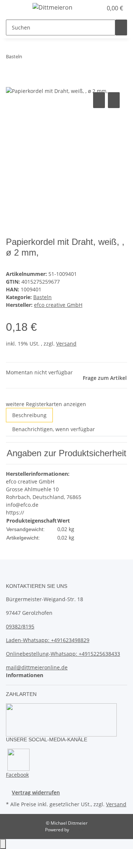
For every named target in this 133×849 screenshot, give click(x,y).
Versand (66, 343)
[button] (89, 8)
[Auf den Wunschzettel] (114, 100)
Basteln (42, 297)
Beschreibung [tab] (29, 415)
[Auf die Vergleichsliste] (99, 100)
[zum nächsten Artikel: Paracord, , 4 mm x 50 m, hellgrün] (41, 58)
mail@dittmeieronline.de (37, 667)
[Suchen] (121, 27)
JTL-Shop (79, 830)
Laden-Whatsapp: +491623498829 (47, 640)
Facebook (17, 774)
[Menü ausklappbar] (15, 8)
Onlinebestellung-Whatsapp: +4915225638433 (63, 653)
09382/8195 (20, 626)
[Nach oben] (3, 844)
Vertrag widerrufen (36, 792)
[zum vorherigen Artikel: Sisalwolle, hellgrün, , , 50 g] (28, 58)
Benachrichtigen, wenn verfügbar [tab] (53, 429)
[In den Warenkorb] (12, 82)
